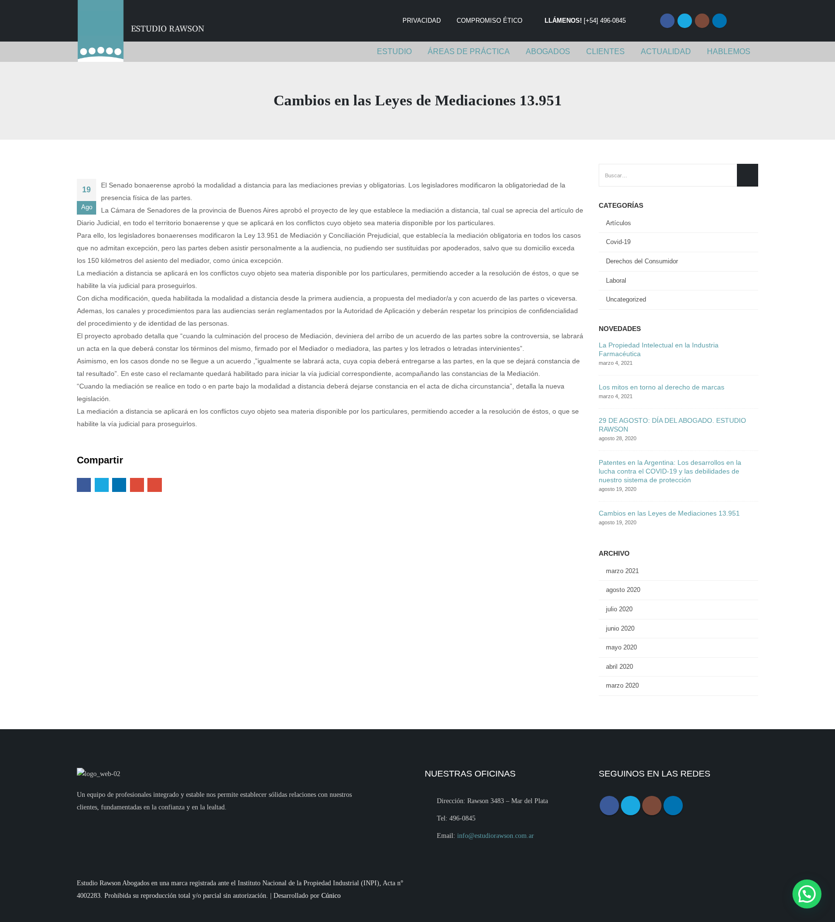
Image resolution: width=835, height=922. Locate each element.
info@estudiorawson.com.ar (495, 835)
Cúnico (331, 895)
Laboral (616, 280)
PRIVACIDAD (422, 20)
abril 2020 (619, 666)
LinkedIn (119, 485)
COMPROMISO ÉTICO (489, 20)
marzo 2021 (622, 571)
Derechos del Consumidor (642, 261)
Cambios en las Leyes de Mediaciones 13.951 (669, 513)
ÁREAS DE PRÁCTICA (469, 51)
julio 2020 (619, 609)
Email (154, 485)
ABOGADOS (548, 51)
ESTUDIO (394, 51)
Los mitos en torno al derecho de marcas (661, 387)
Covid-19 (618, 241)
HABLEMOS (728, 51)
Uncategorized (626, 299)
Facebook (667, 21)
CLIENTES (605, 51)
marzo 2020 (622, 685)
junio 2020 (620, 628)
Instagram (702, 21)
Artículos (618, 223)
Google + (137, 485)
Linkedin (719, 21)
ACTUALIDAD (666, 51)
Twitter (684, 21)
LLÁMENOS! (585, 20)
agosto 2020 (623, 589)
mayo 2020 (621, 647)
